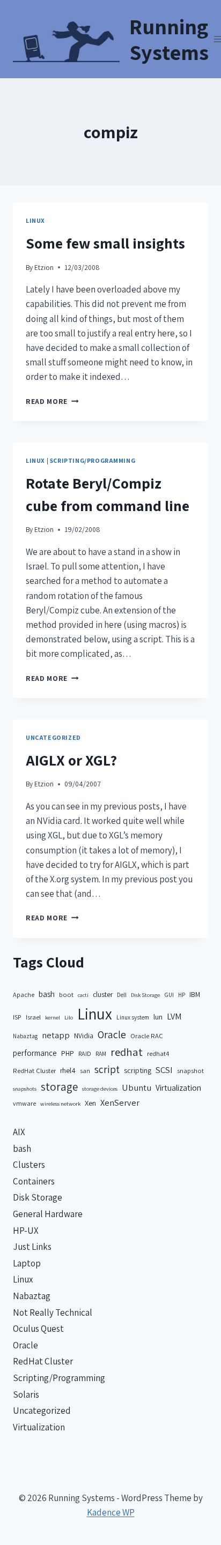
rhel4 (68, 1070)
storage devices (99, 1088)
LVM (174, 1016)
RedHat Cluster (34, 1070)
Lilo (68, 1017)
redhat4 (158, 1053)
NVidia (83, 1035)
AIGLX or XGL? (71, 760)
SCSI (164, 1070)
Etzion (44, 267)
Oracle (112, 1034)
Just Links (32, 1246)
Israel (33, 1017)
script (107, 1069)
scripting (137, 1070)
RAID (84, 1053)
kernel (52, 1017)
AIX (19, 1132)
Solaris (26, 1394)
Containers (34, 1181)
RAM (100, 1053)
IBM (194, 994)
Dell (122, 995)
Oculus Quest (38, 1328)
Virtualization (178, 1087)
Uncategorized (53, 737)
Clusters (29, 1165)
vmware (24, 1103)
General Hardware (48, 1214)
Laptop (27, 1263)
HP (181, 995)
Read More (52, 401)
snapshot (190, 1071)
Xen (90, 1103)
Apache (23, 995)
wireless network (60, 1103)
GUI (169, 995)
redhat (126, 1052)
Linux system (132, 1017)
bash (47, 994)
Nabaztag (25, 1036)
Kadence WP (111, 1512)
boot (66, 995)
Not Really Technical (52, 1312)
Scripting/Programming (93, 460)
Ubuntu (136, 1087)
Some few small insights (105, 243)
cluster (103, 994)
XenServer (119, 1102)
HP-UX (26, 1230)
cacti (83, 995)
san (85, 1071)
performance (35, 1053)
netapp (56, 1035)
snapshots (24, 1088)
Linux (35, 220)
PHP (67, 1053)
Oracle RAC (146, 1035)
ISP (17, 1017)
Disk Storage (145, 995)
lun (158, 1017)
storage (59, 1086)
